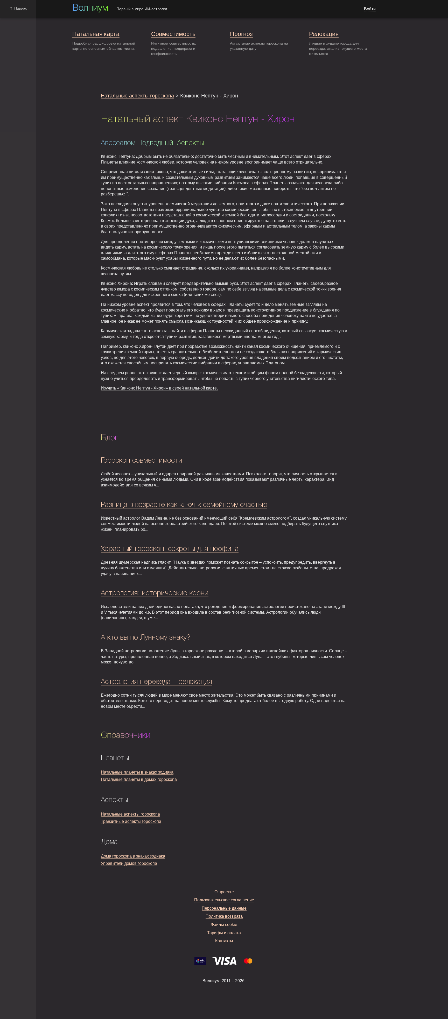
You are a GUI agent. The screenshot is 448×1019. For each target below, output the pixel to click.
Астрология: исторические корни (154, 593)
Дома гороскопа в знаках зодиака (133, 856)
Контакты (224, 941)
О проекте (224, 892)
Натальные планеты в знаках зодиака (137, 772)
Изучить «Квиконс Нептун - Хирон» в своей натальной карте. (159, 388)
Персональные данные (224, 908)
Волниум (90, 8)
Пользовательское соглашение (224, 900)
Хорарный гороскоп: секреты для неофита (170, 549)
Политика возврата (224, 916)
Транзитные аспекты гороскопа (131, 821)
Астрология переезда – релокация (156, 682)
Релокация (324, 34)
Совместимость (173, 34)
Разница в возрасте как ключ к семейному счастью (184, 505)
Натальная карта (96, 34)
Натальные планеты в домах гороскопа (139, 779)
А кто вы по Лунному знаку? (146, 637)
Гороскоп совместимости (141, 460)
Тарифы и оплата (224, 933)
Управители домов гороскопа (129, 863)
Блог (109, 438)
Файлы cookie (224, 924)
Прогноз (241, 34)
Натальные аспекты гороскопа (137, 95)
